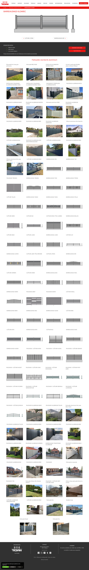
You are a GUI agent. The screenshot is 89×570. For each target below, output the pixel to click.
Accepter (5, 566)
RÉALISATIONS (67, 3)
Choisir (19, 566)
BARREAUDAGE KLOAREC (30, 7)
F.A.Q (35, 557)
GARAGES (39, 3)
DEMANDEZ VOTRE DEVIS (77, 47)
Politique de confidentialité (42, 557)
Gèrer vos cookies (51, 557)
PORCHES (45, 3)
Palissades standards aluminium (15, 7)
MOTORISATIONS (58, 3)
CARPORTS (20, 3)
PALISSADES (26, 3)
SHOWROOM (74, 3)
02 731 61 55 (77, 50)
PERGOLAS (33, 3)
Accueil (4, 7)
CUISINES (51, 3)
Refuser (12, 566)
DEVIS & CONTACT (83, 3)
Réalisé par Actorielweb (44, 559)
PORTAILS (13, 3)
